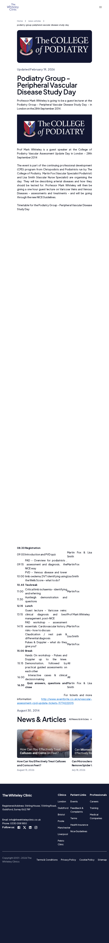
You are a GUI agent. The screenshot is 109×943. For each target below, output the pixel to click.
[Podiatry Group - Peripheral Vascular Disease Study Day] (54, 129)
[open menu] (100, 7)
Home (20, 21)
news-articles (34, 21)
